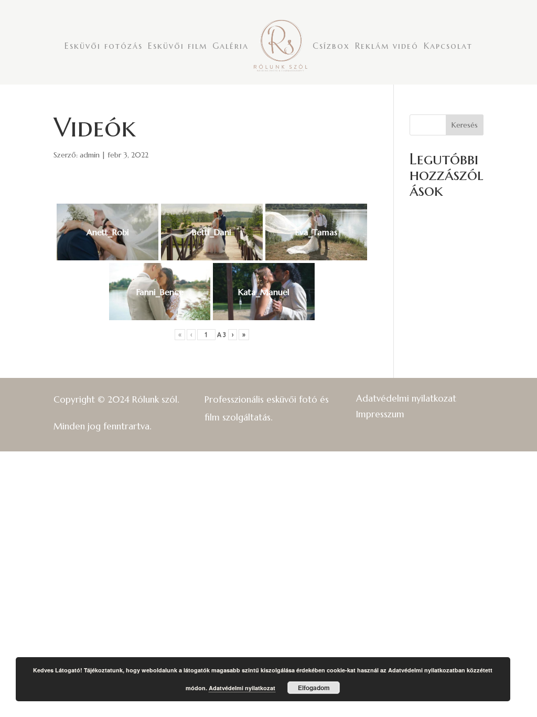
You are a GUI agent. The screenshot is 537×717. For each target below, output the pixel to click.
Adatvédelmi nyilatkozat (406, 397)
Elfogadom (314, 687)
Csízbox (331, 45)
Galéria (230, 45)
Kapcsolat (448, 45)
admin (90, 155)
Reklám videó (386, 45)
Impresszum (380, 413)
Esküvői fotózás (104, 45)
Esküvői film (177, 45)
